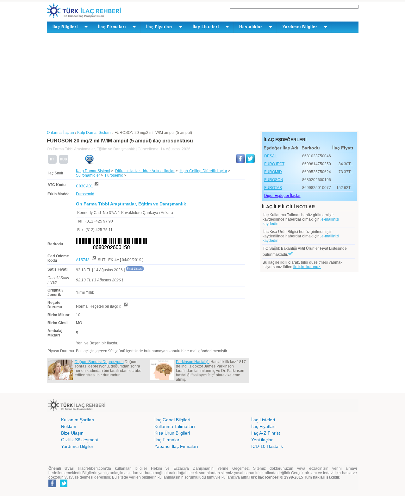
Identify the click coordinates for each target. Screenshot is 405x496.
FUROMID (273, 172)
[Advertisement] (202, 80)
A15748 (83, 260)
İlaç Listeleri (263, 419)
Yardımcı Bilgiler (77, 446)
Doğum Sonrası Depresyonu (99, 362)
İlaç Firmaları (167, 439)
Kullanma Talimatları (174, 426)
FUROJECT (274, 164)
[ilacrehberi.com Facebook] (52, 486)
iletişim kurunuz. (307, 267)
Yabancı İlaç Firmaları (176, 446)
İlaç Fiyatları (263, 426)
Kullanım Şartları (77, 419)
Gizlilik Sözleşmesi (79, 439)
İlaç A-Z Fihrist (265, 433)
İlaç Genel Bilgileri (172, 419)
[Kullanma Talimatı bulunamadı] (52, 162)
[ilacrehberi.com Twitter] (63, 486)
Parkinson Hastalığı (192, 362)
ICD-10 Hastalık (267, 446)
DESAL (270, 156)
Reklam (68, 426)
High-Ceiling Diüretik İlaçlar (203, 171)
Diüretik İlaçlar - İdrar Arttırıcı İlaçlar (145, 171)
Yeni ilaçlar (262, 439)
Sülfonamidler (88, 175)
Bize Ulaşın (72, 433)
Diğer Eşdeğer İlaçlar (282, 195)
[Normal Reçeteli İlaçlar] (125, 306)
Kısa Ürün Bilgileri (172, 433)
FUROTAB (273, 187)
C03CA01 (84, 186)
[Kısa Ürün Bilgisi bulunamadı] (63, 162)
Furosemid (114, 175)
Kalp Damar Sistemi (93, 171)
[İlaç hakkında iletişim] (89, 162)
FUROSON (273, 180)
